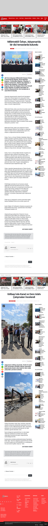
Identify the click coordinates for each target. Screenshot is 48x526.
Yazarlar (19, 502)
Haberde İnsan (12, 18)
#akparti (12, 242)
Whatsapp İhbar (3, 515)
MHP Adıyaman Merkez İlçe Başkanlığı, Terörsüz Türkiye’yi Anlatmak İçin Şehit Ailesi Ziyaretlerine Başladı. (42, 90)
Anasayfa (2, 22)
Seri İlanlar (35, 507)
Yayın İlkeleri (3, 509)
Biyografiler (44, 500)
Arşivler (19, 504)
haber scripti (2, 524)
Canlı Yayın (21, 18)
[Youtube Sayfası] (7, 501)
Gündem (34, 18)
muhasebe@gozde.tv (14, 249)
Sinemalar (35, 506)
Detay (37, 524)
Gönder (30, 261)
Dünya (38, 18)
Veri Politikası (3, 510)
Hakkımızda (3, 508)
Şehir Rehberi (35, 508)
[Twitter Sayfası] (3, 501)
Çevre (17, 18)
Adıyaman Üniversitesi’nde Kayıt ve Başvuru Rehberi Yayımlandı (42, 65)
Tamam (41, 524)
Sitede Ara (43, 498)
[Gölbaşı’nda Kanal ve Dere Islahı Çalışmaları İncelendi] (16, 331)
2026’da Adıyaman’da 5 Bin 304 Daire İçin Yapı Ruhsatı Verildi (42, 81)
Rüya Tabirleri (44, 502)
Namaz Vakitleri (36, 500)
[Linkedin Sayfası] (9, 501)
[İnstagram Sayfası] (5, 501)
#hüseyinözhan (7, 242)
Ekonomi (26, 507)
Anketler (43, 499)
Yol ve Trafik (35, 499)
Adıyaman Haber (28, 18)
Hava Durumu (35, 498)
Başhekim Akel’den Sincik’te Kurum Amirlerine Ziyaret (42, 57)
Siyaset (6, 22)
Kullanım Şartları (3, 514)
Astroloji (43, 503)
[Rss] (11, 501)
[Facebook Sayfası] (1, 501)
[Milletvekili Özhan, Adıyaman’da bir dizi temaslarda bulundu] (16, 61)
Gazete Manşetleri (35, 510)
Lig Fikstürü (35, 503)
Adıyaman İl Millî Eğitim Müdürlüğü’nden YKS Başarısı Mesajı (42, 162)
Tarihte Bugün (35, 504)
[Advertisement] (24, 8)
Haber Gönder (3, 516)
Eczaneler (35, 502)
